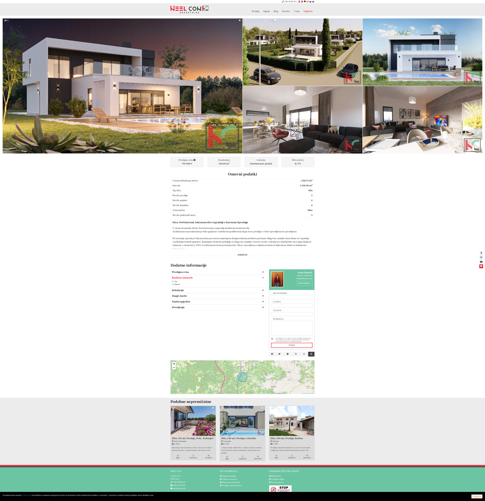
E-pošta (277, 302)
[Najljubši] (481, 266)
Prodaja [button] (255, 11)
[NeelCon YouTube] (481, 262)
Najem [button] (266, 11)
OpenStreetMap (310, 393)
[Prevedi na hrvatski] (299, 1)
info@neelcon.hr (179, 488)
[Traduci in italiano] (308, 1)
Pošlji (292, 345)
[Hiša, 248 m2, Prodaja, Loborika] (242, 421)
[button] (174, 364)
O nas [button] (297, 11)
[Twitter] (279, 354)
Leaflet (304, 393)
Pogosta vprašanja (229, 476)
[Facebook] (272, 354)
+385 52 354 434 (178, 485)
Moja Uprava (276, 476)
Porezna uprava (277, 482)
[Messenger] (288, 354)
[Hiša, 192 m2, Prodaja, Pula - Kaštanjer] (193, 421)
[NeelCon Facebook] (481, 253)
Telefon (277, 310)
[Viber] (296, 354)
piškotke (25, 495)
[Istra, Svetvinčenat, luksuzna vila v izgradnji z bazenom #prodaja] (123, 86)
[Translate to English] (302, 1)
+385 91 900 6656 (304, 275)
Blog (276, 11)
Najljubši (308, 11)
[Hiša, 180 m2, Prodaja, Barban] (291, 421)
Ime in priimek (280, 293)
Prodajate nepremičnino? (232, 485)
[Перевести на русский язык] (310, 1)
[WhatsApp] (304, 354)
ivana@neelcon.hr (304, 278)
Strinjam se (476, 496)
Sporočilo (278, 319)
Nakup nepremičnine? (231, 482)
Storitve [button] (286, 11)
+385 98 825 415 (290, 2)
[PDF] (311, 354)
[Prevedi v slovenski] (313, 1)
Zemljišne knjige (277, 479)
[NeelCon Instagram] (481, 257)
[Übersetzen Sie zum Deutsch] (305, 1)
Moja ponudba (304, 283)
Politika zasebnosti (229, 479)
